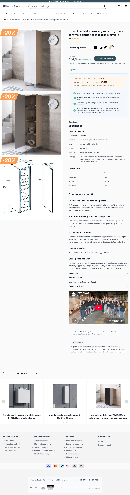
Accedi (100, 441)
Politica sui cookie (9, 450)
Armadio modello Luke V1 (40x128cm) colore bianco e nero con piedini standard (108, 416)
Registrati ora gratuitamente (91, 63)
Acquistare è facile (41, 441)
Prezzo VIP (86, 59)
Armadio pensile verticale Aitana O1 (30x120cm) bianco (65, 416)
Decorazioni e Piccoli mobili (82, 14)
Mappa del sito (72, 457)
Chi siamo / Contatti (74, 441)
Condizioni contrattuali (11, 444)
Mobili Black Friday (41, 454)
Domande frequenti (74, 447)
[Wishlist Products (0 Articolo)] (122, 6)
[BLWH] (106, 47)
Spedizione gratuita (42, 447)
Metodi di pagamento (42, 444)
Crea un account (104, 445)
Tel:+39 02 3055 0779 (67, 1)
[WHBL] (101, 47)
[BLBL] (95, 47)
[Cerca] (105, 6)
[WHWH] (90, 47)
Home (4, 20)
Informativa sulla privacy (12, 447)
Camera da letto (54, 14)
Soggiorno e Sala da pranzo (23, 14)
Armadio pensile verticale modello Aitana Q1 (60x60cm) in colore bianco (22, 416)
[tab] (62, 422)
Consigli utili (71, 450)
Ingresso (41, 14)
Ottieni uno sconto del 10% (44, 450)
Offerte (99, 14)
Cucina (66, 14)
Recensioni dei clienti (74, 454)
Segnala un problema (74, 444)
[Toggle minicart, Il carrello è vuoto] (126, 6)
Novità (108, 14)
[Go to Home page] (12, 6)
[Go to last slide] (3, 401)
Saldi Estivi (6, 14)
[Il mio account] (119, 6)
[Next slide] (126, 401)
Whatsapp (77, 1)
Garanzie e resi (8, 441)
